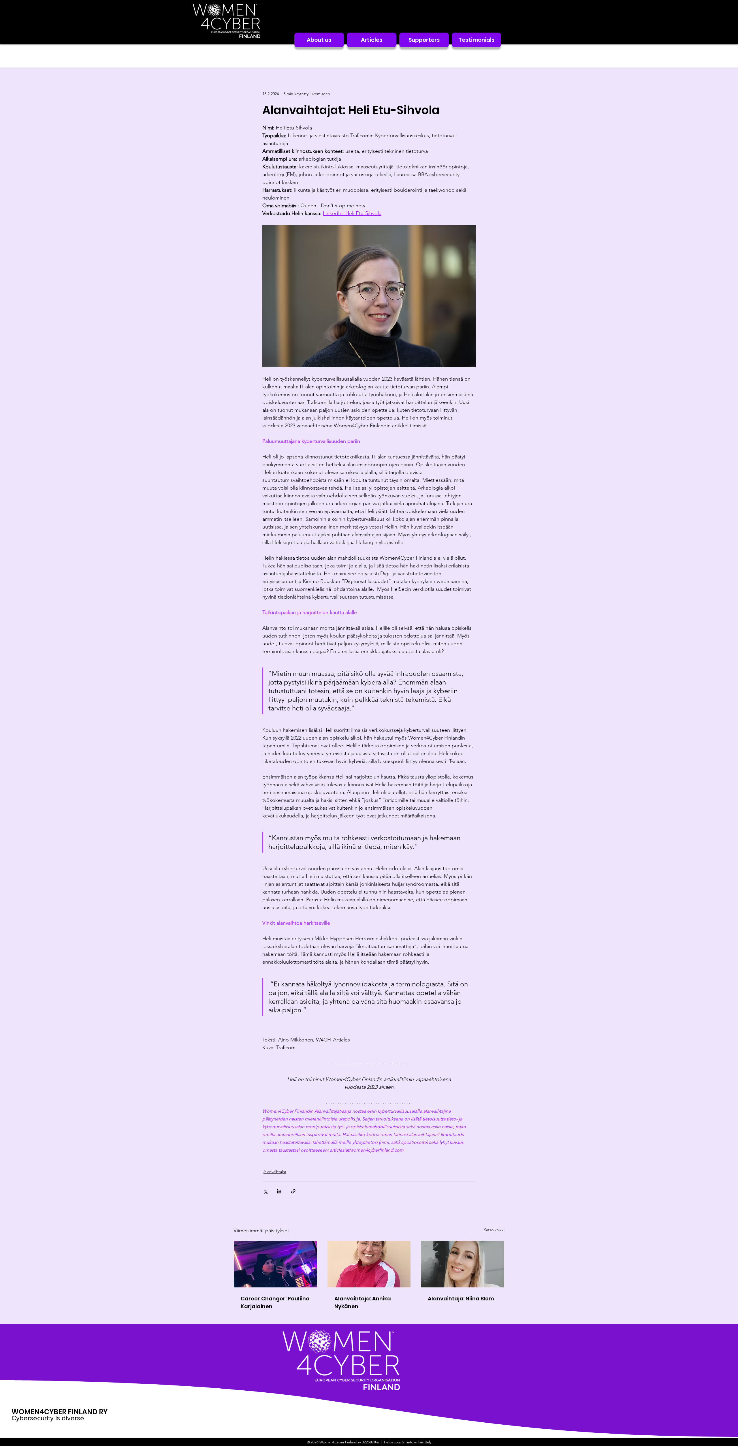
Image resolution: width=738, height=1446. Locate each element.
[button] (497, 56)
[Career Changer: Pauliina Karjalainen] (275, 1264)
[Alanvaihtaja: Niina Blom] (462, 1264)
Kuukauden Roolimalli (303, 55)
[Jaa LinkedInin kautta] (279, 1191)
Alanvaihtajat (425, 55)
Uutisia (347, 55)
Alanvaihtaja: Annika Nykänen (362, 1302)
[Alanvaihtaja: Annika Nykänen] (369, 1264)
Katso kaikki (493, 1229)
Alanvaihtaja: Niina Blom (461, 1298)
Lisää (457, 55)
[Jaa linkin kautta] (293, 1191)
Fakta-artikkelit (383, 55)
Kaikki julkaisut (250, 55)
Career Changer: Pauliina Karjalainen (275, 1302)
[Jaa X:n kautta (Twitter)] (265, 1191)
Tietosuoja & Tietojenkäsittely (407, 1442)
